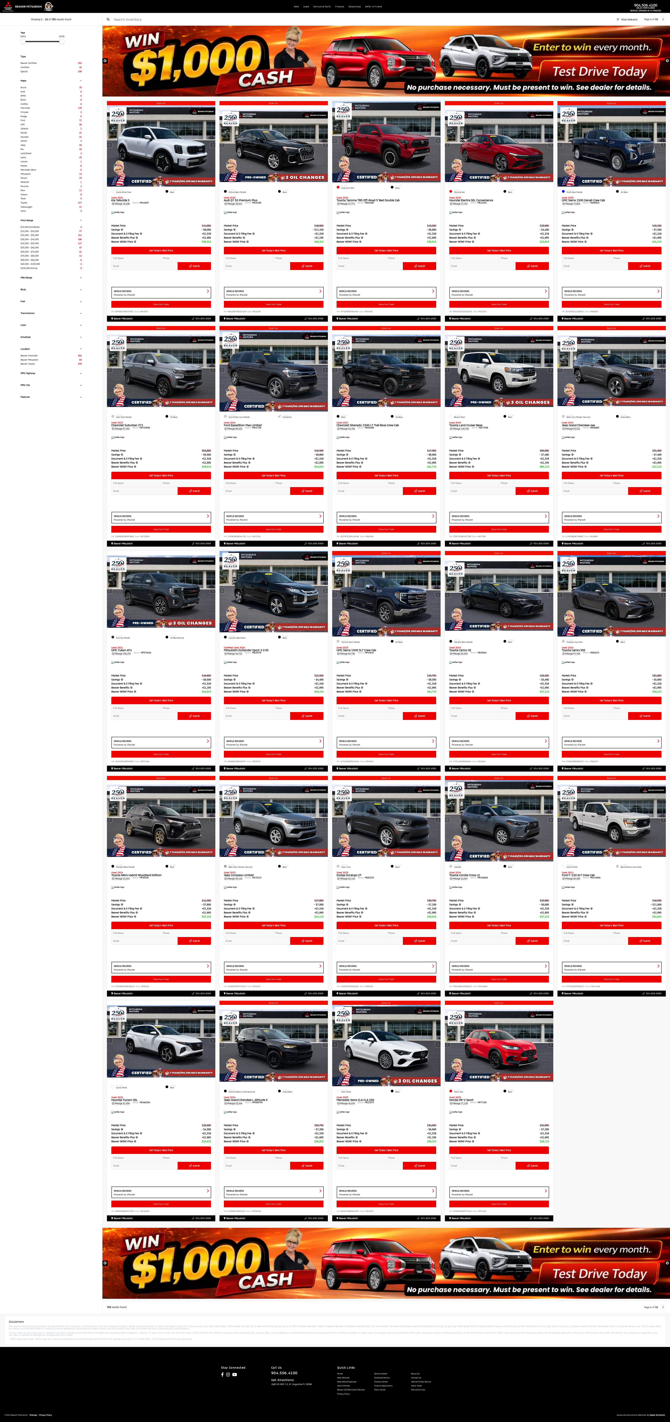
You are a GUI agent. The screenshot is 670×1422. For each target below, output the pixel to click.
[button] (212, 145)
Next (667, 61)
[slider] (23, 41)
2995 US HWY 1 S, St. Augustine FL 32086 (291, 1384)
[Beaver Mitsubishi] (28, 6)
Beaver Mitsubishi (123, 318)
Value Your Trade (161, 304)
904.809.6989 (203, 318)
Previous (105, 61)
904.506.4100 (645, 5)
